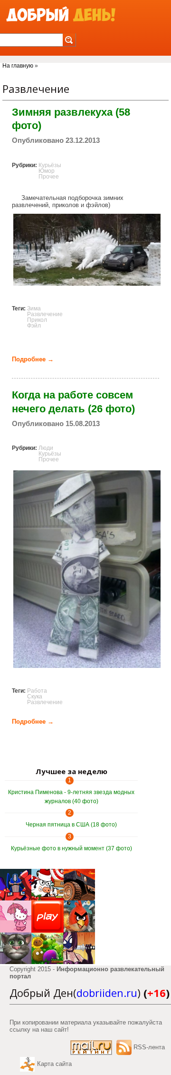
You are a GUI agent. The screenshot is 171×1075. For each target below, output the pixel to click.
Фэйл (34, 325)
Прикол (37, 320)
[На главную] (61, 14)
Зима (34, 308)
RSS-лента (149, 1047)
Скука (34, 696)
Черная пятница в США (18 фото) (71, 824)
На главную (17, 66)
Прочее (48, 176)
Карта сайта (54, 1063)
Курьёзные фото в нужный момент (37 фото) (71, 848)
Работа (37, 691)
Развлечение (45, 314)
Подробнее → (33, 359)
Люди (45, 448)
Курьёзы (49, 165)
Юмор (46, 171)
